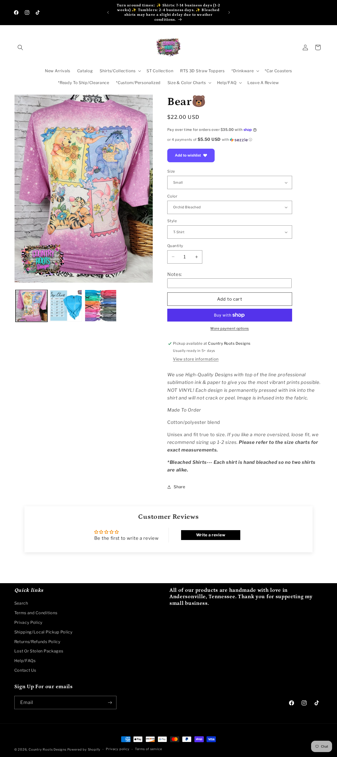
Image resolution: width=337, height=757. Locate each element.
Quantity (175, 245)
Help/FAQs (25, 660)
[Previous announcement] (108, 12)
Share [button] (179, 486)
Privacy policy (117, 749)
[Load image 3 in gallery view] (101, 306)
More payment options (229, 328)
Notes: (174, 274)
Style (172, 221)
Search (21, 603)
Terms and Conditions (35, 612)
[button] (20, 47)
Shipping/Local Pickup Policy (43, 632)
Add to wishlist (188, 155)
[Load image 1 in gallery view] (31, 306)
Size (171, 171)
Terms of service (148, 749)
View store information (196, 359)
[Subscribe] (110, 702)
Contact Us (25, 670)
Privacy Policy (28, 622)
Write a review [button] (210, 535)
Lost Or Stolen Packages (38, 651)
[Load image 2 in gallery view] (66, 306)
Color (172, 196)
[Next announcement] (229, 12)
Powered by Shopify (84, 749)
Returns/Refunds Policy (37, 641)
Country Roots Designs (47, 749)
